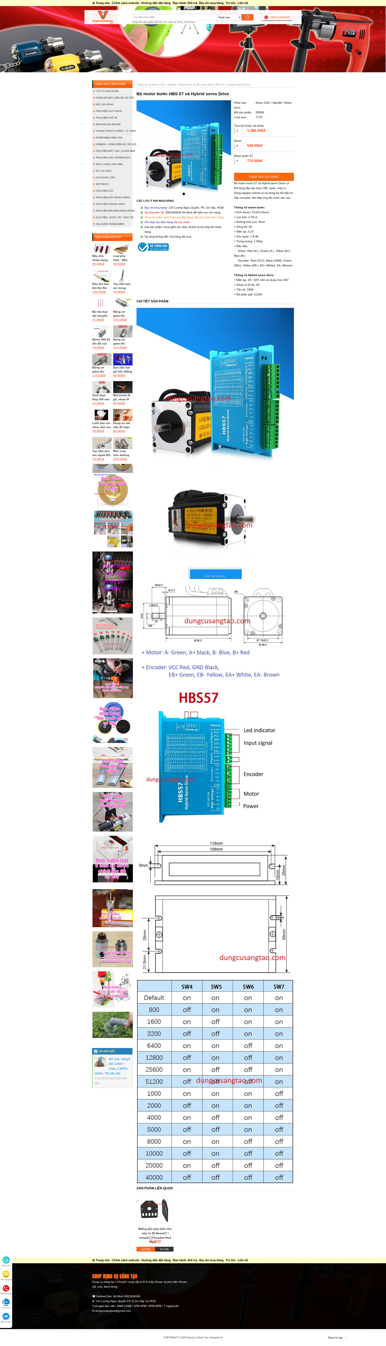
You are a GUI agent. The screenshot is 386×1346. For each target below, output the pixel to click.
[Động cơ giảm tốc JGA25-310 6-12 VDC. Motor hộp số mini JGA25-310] (122, 331)
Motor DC (102, 184)
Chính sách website (125, 3)
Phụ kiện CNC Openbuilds (113, 157)
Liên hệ (243, 3)
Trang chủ (103, 3)
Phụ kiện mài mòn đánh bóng (114, 210)
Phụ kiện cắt (104, 190)
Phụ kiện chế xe (106, 117)
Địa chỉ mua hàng (211, 3)
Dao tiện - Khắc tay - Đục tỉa (114, 217)
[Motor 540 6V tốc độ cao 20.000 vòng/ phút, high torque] (102, 331)
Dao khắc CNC (105, 177)
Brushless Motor (108, 124)
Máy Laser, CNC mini (109, 164)
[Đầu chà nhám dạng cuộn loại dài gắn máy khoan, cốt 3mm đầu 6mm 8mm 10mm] (102, 248)
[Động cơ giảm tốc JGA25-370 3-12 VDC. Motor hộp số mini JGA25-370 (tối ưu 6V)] (122, 304)
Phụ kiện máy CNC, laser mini (114, 151)
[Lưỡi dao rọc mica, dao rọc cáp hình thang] (102, 415)
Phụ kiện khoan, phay (110, 204)
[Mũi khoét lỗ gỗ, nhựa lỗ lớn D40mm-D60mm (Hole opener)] (122, 387)
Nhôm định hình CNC (109, 137)
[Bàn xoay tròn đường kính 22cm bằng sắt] (122, 443)
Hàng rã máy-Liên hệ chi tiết (114, 97)
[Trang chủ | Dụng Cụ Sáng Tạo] (112, 17)
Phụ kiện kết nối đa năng (113, 197)
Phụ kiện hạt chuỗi (109, 111)
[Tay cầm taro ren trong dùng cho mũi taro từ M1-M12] (122, 276)
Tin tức (231, 3)
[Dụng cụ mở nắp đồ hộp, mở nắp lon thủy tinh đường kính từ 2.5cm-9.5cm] (122, 415)
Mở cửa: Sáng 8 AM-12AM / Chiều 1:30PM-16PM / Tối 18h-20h (86, 75)
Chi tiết (164, 1249)
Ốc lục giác (104, 171)
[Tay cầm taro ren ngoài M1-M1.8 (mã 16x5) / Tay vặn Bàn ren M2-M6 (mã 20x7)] (102, 443)
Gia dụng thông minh (110, 224)
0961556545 (280, 17)
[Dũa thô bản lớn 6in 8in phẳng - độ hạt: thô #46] (102, 276)
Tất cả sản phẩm (107, 91)
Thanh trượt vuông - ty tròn (114, 131)
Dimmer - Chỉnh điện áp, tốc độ (114, 144)
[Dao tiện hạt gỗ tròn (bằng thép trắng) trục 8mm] (122, 359)
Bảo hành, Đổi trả (185, 3)
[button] (183, 194)
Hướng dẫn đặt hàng (156, 3)
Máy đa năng (105, 104)
